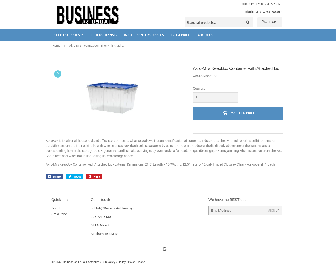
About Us (205, 35)
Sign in (249, 11)
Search (56, 208)
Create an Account (271, 11)
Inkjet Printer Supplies (144, 35)
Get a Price (180, 35)
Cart (273, 22)
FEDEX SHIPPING (104, 35)
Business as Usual (73, 262)
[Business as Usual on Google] (166, 250)
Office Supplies (67, 35)
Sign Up (273, 210)
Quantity (199, 88)
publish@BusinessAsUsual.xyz (112, 208)
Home (56, 45)
